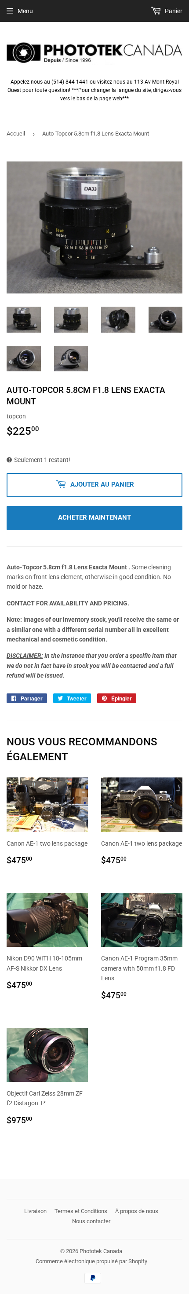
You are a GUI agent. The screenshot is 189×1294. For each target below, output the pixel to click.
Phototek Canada (101, 1251)
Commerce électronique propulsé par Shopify (91, 1261)
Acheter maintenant (94, 517)
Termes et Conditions (81, 1211)
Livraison (35, 1211)
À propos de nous (136, 1211)
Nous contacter (91, 1221)
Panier (173, 11)
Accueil (16, 133)
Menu (25, 11)
